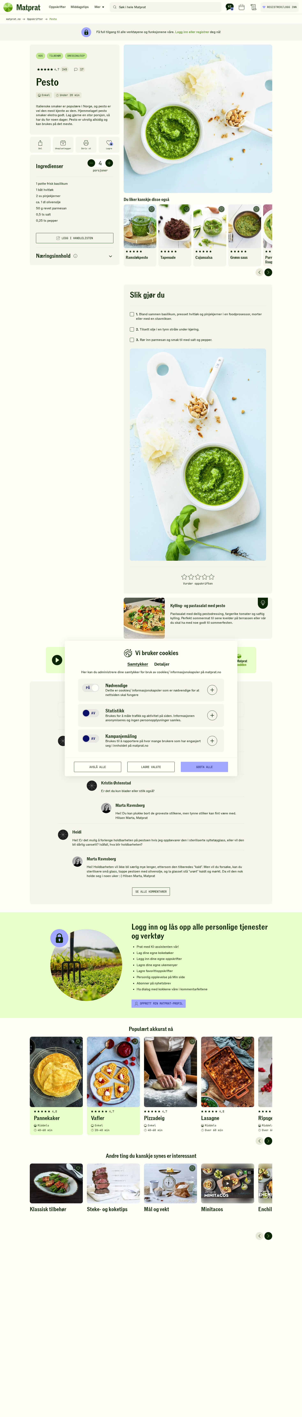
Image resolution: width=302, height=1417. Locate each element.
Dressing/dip (76, 55)
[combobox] (166, 7)
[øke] (109, 163)
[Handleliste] (253, 7)
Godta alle (204, 767)
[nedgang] (91, 163)
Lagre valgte (151, 767)
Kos (40, 55)
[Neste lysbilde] (268, 272)
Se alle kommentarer (151, 891)
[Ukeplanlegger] (242, 7)
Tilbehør (55, 55)
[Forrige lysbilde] (259, 272)
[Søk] (114, 7)
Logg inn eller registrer (192, 32)
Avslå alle (97, 767)
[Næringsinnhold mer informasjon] (75, 256)
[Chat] (230, 7)
